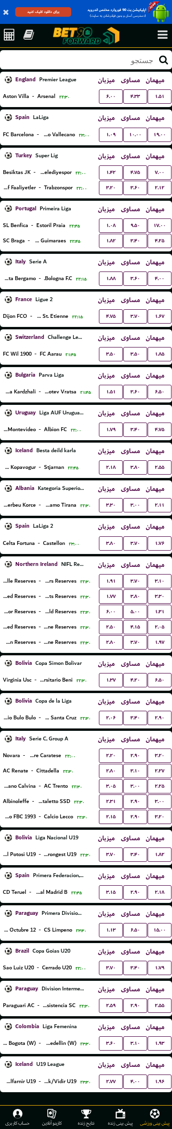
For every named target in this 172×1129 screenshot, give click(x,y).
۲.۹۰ (159, 718)
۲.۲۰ (111, 755)
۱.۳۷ (111, 680)
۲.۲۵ (159, 786)
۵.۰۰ (135, 612)
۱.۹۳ (159, 1043)
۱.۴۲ (111, 172)
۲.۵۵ (159, 467)
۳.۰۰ (135, 505)
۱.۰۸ (111, 225)
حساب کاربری (17, 1123)
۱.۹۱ (111, 581)
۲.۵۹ (111, 1005)
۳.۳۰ (111, 505)
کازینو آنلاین (52, 1123)
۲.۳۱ (111, 801)
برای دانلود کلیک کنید (43, 12)
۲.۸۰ (111, 642)
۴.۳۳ (135, 96)
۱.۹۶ (159, 1081)
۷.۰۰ (159, 172)
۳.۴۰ (135, 241)
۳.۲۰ (111, 188)
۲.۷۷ (111, 1081)
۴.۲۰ (135, 680)
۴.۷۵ (135, 172)
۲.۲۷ (159, 771)
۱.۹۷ (159, 642)
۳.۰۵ (111, 786)
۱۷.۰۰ (159, 225)
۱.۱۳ (111, 930)
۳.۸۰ (135, 467)
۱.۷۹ (111, 429)
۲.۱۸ (111, 467)
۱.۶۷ (159, 316)
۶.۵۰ (159, 392)
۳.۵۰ (111, 354)
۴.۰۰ (159, 278)
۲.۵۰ (111, 627)
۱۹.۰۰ (159, 135)
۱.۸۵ (159, 354)
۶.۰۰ (111, 96)
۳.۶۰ (135, 188)
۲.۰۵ (159, 627)
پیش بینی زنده (120, 1123)
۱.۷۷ (111, 596)
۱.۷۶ (159, 543)
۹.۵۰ (135, 225)
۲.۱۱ (159, 505)
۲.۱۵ (111, 817)
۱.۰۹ (111, 135)
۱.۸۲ (111, 241)
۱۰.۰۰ (135, 135)
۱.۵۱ (159, 96)
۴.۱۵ (135, 627)
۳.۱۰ (159, 581)
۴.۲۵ (159, 241)
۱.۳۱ (159, 612)
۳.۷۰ (135, 316)
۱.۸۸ (111, 278)
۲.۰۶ (111, 718)
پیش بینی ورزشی (155, 1123)
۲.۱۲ (159, 188)
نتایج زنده (86, 1123)
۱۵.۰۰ (159, 930)
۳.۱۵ (111, 892)
